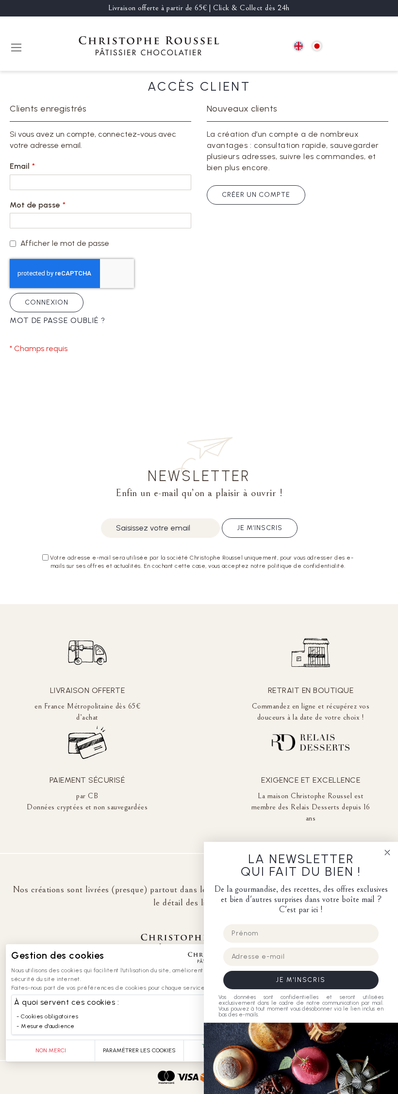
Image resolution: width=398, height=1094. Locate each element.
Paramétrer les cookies (139, 1050)
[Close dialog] (387, 852)
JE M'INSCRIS (301, 979)
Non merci (50, 1050)
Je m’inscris (259, 528)
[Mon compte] (359, 46)
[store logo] (149, 47)
